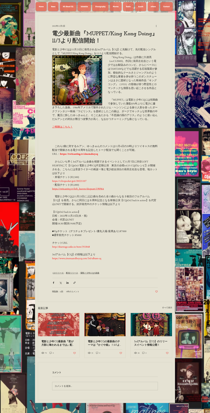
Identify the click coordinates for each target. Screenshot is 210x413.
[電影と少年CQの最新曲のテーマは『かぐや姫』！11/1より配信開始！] (105, 324)
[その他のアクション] (156, 26)
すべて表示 (167, 307)
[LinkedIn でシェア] (67, 282)
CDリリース (58, 273)
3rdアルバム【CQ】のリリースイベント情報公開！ (150, 343)
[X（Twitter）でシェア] (60, 282)
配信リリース (72, 273)
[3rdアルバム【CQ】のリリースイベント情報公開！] (151, 324)
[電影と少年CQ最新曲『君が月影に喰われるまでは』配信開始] (58, 324)
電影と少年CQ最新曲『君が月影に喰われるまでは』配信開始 (58, 343)
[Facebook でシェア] (53, 282)
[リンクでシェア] (74, 282)
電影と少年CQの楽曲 (89, 273)
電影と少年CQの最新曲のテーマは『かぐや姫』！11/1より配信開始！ (104, 343)
